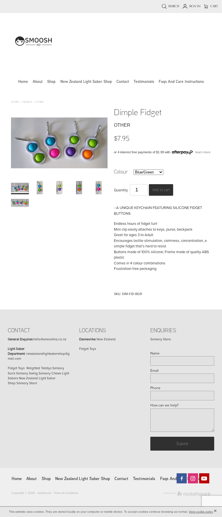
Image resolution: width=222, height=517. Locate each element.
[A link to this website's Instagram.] (193, 478)
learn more (202, 152)
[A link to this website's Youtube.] (204, 478)
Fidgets (27, 102)
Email (154, 370)
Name (155, 353)
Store (15, 102)
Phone (155, 388)
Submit (182, 443)
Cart (214, 6)
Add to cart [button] (161, 189)
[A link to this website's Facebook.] (182, 478)
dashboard (44, 493)
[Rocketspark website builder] (187, 494)
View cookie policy (201, 511)
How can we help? (164, 405)
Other (39, 102)
